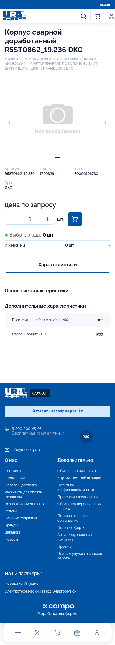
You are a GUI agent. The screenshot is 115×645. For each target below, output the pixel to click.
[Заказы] (77, 632)
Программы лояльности (78, 497)
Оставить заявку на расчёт (57, 410)
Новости (12, 539)
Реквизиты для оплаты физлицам (23, 494)
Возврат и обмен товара (25, 504)
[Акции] (38, 632)
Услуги (11, 511)
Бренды (11, 525)
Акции (105, 4)
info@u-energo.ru (26, 450)
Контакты (13, 471)
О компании (15, 478)
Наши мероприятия (21, 518)
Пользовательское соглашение (73, 518)
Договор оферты (71, 528)
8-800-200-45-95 (27, 429)
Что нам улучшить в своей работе (80, 556)
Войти (111, 16)
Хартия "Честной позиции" (80, 478)
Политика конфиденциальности (76, 487)
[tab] (57, 157)
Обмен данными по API (77, 471)
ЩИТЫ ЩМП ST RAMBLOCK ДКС (45, 68)
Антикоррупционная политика (75, 537)
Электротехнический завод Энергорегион (40, 591)
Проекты (65, 546)
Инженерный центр (21, 584)
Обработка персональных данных (79, 506)
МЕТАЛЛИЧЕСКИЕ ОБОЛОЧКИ (59, 64)
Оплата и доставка (21, 485)
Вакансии (13, 532)
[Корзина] (57, 632)
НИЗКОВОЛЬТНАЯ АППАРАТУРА (32, 59)
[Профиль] (97, 632)
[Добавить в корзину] (75, 219)
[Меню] (18, 632)
